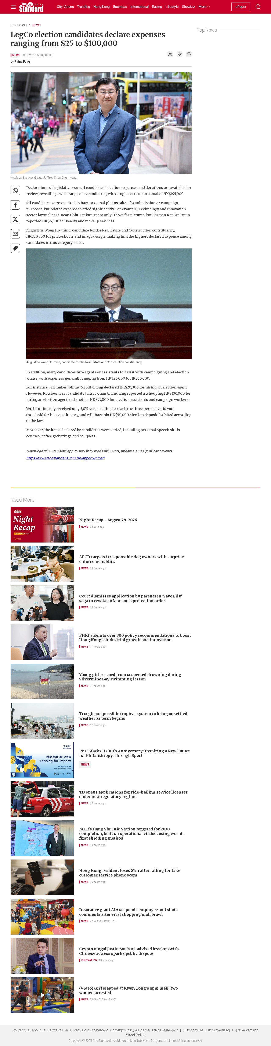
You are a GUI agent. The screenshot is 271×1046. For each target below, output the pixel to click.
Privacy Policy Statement (89, 1030)
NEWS (37, 25)
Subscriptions (193, 1030)
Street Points (135, 1035)
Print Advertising (218, 1030)
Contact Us (21, 1030)
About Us (38, 1030)
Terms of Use (58, 1030)
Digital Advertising (245, 1030)
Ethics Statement (165, 1030)
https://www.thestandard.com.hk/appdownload (65, 458)
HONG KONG (19, 25)
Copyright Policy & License (130, 1030)
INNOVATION (89, 960)
